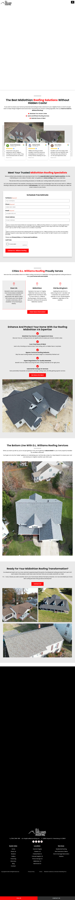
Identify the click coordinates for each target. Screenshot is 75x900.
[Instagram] (36, 842)
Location (37, 846)
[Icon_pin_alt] (39, 842)
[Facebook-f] (33, 842)
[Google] (42, 842)
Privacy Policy (31, 871)
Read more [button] (9, 157)
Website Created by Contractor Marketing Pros (55, 871)
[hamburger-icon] (72, 2)
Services (61, 846)
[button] (70, 151)
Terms (40, 871)
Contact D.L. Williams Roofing (17, 250)
